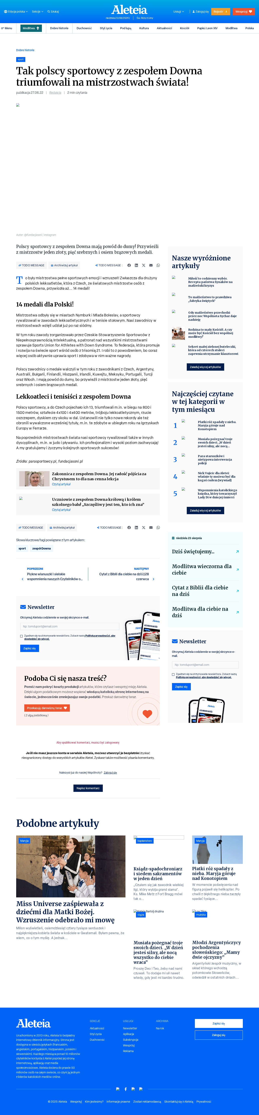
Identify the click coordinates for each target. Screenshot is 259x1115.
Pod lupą (125, 28)
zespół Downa (41, 548)
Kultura (144, 28)
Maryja (24, 841)
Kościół (184, 28)
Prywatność (203, 1101)
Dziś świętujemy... (193, 551)
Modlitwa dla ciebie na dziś (200, 612)
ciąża (141, 914)
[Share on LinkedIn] (136, 265)
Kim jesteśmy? (94, 1101)
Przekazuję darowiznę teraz (44, 708)
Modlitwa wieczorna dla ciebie (202, 569)
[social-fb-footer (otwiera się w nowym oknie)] (125, 1089)
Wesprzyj (241, 11)
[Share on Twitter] (143, 265)
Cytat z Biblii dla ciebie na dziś (200, 591)
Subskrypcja (130, 1040)
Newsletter (130, 1028)
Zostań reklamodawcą (147, 1101)
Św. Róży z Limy (145, 18)
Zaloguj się (202, 11)
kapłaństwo (145, 841)
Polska (249, 28)
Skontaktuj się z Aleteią (178, 1101)
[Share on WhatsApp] (158, 265)
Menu (8, 28)
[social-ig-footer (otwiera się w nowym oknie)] (141, 1089)
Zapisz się (29, 648)
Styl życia (106, 28)
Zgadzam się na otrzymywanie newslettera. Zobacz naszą (69, 637)
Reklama (128, 1051)
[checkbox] (21, 636)
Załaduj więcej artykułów (205, 367)
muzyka (201, 914)
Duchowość (84, 28)
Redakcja (55, 93)
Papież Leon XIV (207, 28)
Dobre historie (59, 28)
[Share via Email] (151, 265)
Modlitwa (29, 28)
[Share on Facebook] (129, 265)
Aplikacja (128, 1034)
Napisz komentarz (88, 788)
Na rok (160, 1028)
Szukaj (55, 11)
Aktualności (164, 28)
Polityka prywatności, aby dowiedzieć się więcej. (204, 677)
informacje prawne (118, 1101)
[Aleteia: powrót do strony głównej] (129, 9)
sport (22, 548)
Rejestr (218, 11)
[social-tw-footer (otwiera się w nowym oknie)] (133, 1089)
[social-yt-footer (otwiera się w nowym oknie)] (118, 1089)
